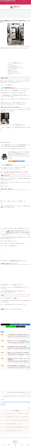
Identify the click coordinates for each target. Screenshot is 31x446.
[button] (20, 326)
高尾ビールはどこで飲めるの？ (13, 71)
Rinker (11, 158)
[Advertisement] (15, 55)
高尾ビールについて (11, 70)
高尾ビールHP (6, 142)
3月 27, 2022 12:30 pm (4, 404)
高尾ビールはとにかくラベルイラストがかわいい (15, 67)
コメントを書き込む (15, 410)
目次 (14, 62)
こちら (2, 203)
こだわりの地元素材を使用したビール (14, 66)
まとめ (9, 74)
